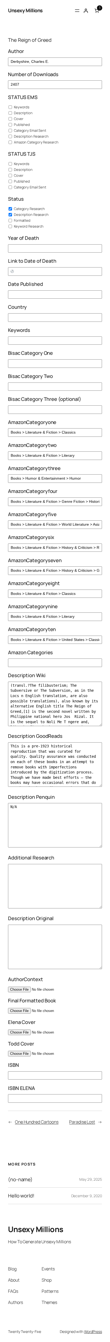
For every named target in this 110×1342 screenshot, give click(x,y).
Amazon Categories (30, 652)
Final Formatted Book (32, 1000)
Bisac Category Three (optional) (44, 399)
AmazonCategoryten (32, 629)
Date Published (25, 284)
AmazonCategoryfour (32, 491)
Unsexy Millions (25, 10)
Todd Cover (21, 1043)
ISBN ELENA (21, 1088)
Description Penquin (31, 797)
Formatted (21, 220)
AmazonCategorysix (31, 537)
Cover (18, 118)
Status (15, 199)
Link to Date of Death (32, 261)
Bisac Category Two (30, 376)
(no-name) (20, 1179)
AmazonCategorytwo (32, 445)
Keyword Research (28, 226)
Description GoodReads (35, 736)
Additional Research (31, 857)
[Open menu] (77, 10)
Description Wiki (26, 675)
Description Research (31, 136)
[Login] (85, 10)
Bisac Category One (30, 353)
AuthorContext (25, 979)
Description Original (31, 918)
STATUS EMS (23, 97)
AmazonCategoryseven (35, 560)
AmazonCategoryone (32, 422)
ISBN (13, 1065)
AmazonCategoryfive (32, 514)
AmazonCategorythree (34, 468)
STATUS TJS (22, 154)
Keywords (21, 107)
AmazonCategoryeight (34, 583)
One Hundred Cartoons (36, 1122)
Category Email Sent (29, 130)
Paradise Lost (82, 1122)
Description (23, 112)
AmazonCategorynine (33, 606)
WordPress (93, 1331)
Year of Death (23, 238)
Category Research (29, 208)
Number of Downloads (33, 74)
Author (16, 51)
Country (17, 307)
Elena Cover (22, 1022)
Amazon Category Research (35, 142)
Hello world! (21, 1196)
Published (21, 124)
